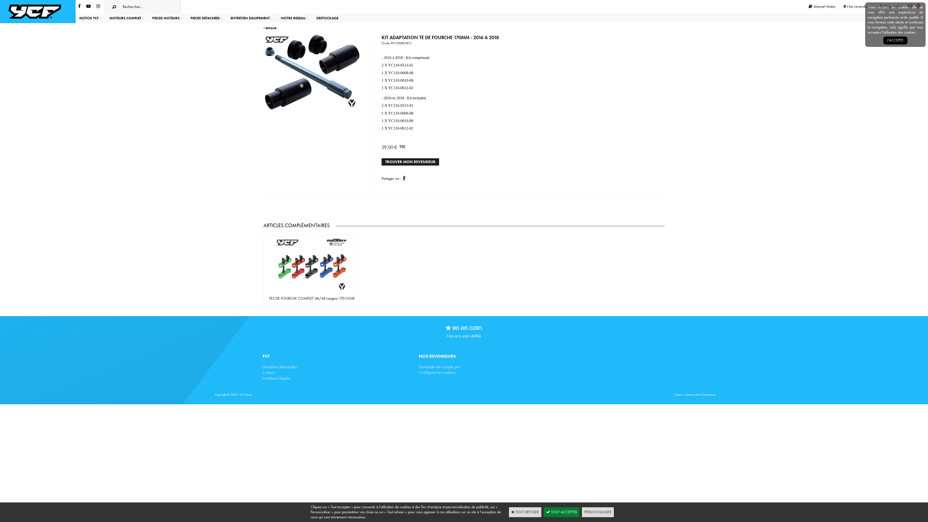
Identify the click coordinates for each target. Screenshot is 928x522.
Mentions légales (276, 378)
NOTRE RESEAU (293, 18)
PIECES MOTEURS (166, 18)
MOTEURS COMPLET (125, 18)
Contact (268, 372)
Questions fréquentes (279, 367)
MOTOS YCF (89, 18)
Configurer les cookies (437, 372)
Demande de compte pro (439, 367)
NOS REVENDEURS (437, 356)
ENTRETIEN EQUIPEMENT (250, 18)
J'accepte (895, 40)
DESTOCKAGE (327, 18)
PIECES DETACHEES (205, 18)
